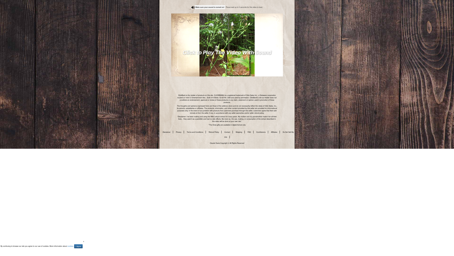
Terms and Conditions (195, 132)
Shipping (239, 132)
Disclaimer (166, 132)
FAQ (249, 132)
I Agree (78, 246)
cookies (70, 246)
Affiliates (274, 132)
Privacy (178, 132)
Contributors (261, 132)
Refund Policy (214, 132)
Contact (227, 132)
